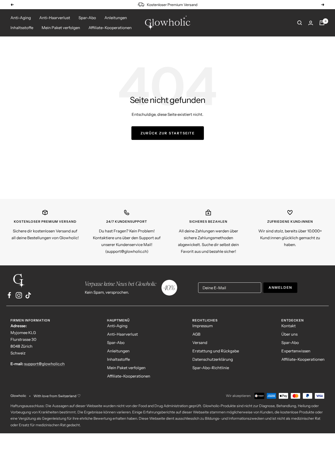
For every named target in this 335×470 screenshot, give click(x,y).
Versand (199, 342)
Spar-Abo (87, 17)
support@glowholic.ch (44, 363)
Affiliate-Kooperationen (110, 27)
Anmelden (280, 287)
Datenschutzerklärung (212, 359)
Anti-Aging (20, 17)
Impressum (202, 325)
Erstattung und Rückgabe (215, 350)
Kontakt (288, 325)
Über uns (289, 334)
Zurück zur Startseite (168, 133)
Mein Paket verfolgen (61, 27)
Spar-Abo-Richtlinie (210, 367)
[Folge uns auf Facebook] (9, 295)
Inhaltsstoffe (21, 27)
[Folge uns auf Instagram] (19, 295)
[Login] (310, 23)
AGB (196, 334)
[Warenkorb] (322, 22)
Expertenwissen (295, 350)
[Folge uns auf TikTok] (28, 295)
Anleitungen (115, 17)
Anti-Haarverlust (54, 17)
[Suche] (299, 22)
